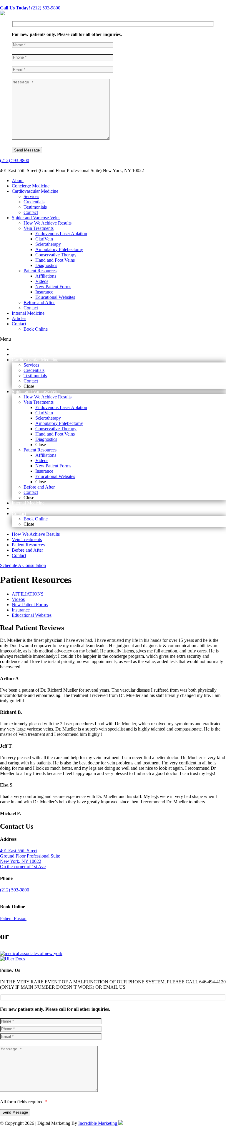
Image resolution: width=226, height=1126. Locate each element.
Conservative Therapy (56, 254)
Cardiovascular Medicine (35, 191)
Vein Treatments (39, 228)
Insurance (44, 291)
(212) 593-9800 (30, 7)
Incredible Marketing (98, 1123)
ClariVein (44, 238)
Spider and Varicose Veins (36, 217)
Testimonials (35, 207)
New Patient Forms (53, 286)
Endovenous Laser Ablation (61, 233)
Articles (19, 318)
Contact (31, 212)
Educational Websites (55, 297)
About (18, 180)
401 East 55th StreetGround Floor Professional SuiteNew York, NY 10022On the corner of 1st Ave (30, 858)
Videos (41, 281)
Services (31, 196)
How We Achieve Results (48, 222)
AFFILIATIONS (28, 593)
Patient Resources (40, 270)
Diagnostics (46, 265)
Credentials (34, 201)
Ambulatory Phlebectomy (59, 249)
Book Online (36, 329)
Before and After (39, 302)
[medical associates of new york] (31, 953)
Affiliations (45, 275)
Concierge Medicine (30, 185)
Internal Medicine (28, 313)
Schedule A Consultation (23, 565)
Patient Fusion (13, 918)
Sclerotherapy (48, 244)
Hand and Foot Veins (55, 260)
